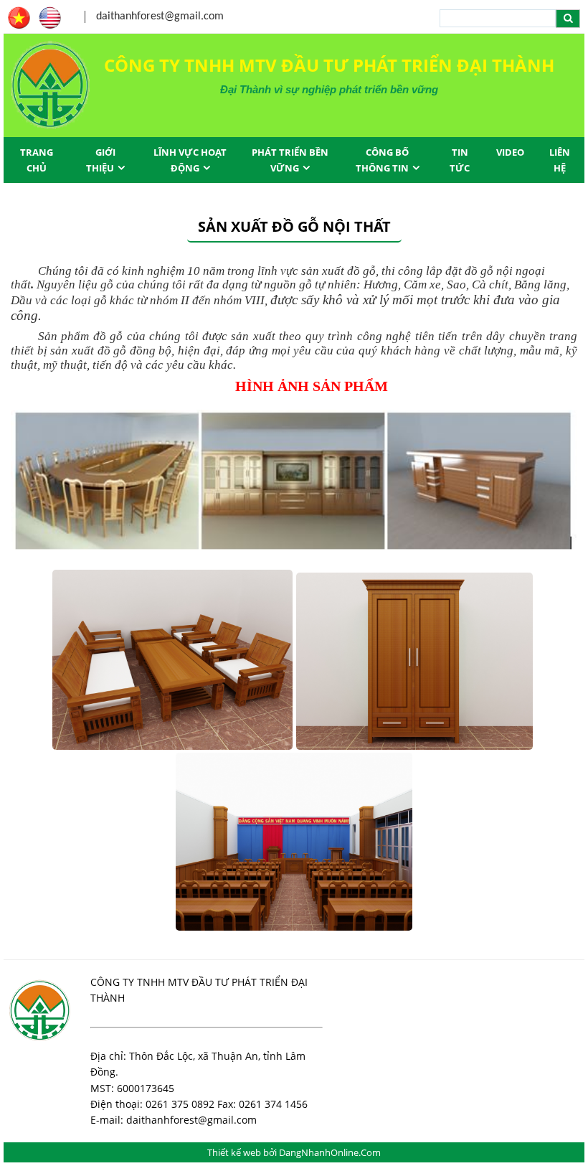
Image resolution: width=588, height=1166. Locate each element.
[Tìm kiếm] (568, 18)
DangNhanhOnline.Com (330, 1152)
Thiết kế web (235, 1152)
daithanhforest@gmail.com (160, 16)
